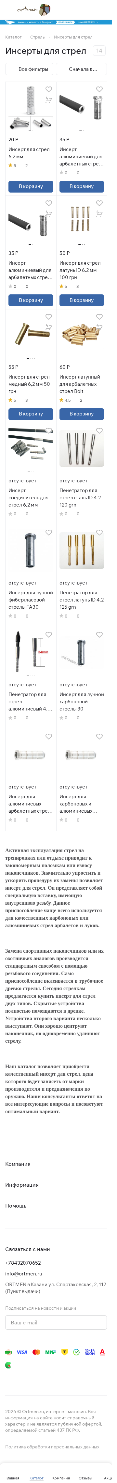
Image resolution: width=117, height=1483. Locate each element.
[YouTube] (35, 1378)
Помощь (15, 1205)
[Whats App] (48, 1378)
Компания (18, 1164)
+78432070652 (23, 1263)
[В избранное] (49, 89)
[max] (100, 1378)
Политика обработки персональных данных (52, 1447)
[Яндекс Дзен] (61, 1378)
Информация (22, 1184)
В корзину (31, 186)
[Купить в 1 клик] (49, 100)
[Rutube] (74, 1378)
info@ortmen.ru (23, 1274)
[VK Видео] (87, 1378)
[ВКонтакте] (9, 1378)
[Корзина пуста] (103, 10)
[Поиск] (77, 10)
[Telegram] (22, 1378)
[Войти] (90, 10)
